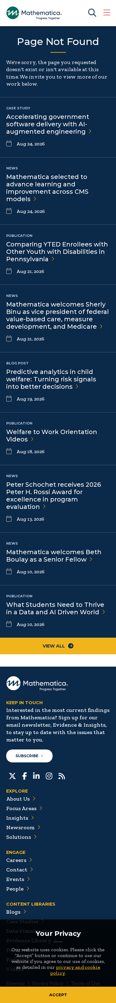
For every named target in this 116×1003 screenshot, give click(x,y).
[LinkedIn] (36, 775)
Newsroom (20, 827)
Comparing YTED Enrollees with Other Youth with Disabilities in (57, 252)
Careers (16, 860)
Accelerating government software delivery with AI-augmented (47, 124)
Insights (17, 817)
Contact (16, 869)
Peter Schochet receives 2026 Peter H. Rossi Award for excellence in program (53, 495)
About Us (18, 798)
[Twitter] (12, 775)
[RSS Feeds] (61, 775)
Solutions (18, 837)
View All (54, 646)
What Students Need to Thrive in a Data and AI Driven (55, 608)
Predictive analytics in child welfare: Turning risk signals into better (51, 379)
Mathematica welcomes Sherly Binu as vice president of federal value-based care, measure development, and (57, 315)
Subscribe (26, 755)
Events (15, 879)
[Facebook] (24, 775)
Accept (58, 994)
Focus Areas (21, 808)
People (15, 888)
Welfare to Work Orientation (51, 435)
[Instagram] (49, 775)
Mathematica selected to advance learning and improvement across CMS (47, 188)
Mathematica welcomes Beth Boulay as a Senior (53, 555)
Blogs (13, 911)
